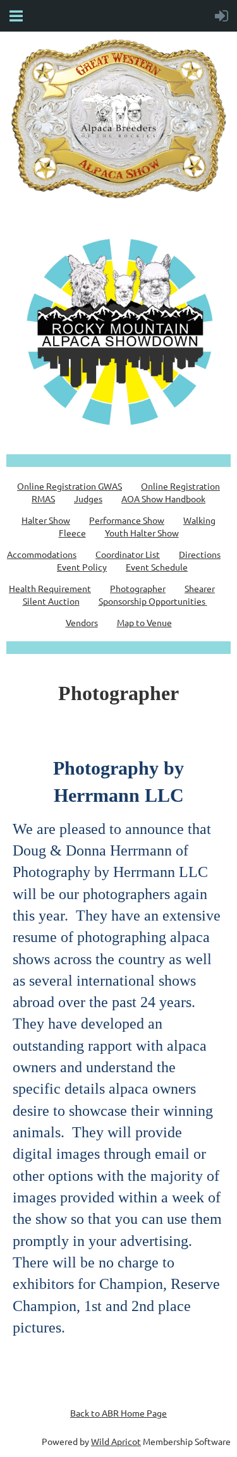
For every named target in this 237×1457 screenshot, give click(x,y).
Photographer (138, 588)
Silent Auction (51, 601)
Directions (200, 554)
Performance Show (126, 520)
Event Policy (82, 566)
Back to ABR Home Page (118, 1412)
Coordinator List (127, 554)
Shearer (200, 588)
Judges (88, 498)
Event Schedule (157, 566)
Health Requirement (50, 588)
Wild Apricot (116, 1441)
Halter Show (45, 520)
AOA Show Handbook (163, 498)
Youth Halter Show (142, 532)
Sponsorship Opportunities (152, 601)
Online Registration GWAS (69, 486)
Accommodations (41, 554)
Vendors (82, 622)
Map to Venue (144, 622)
